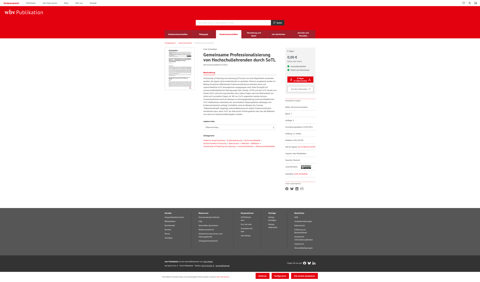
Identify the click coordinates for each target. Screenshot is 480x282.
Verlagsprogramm (11, 3)
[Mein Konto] (469, 3)
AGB (296, 217)
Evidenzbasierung (234, 140)
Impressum (299, 244)
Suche (279, 22)
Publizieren (31, 3)
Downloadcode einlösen (209, 217)
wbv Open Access (50, 3)
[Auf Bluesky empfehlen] (291, 189)
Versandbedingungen (303, 248)
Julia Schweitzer (301, 174)
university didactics (246, 146)
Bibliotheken (170, 221)
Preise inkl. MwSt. (294, 61)
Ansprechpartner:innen (174, 217)
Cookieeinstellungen (303, 221)
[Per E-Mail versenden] (301, 189)
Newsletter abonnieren (208, 225)
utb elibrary (245, 235)
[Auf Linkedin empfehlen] (296, 189)
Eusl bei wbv (246, 224)
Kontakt (93, 3)
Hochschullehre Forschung (214, 143)
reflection (245, 143)
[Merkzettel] (463, 3)
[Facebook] (304, 263)
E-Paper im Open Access (300, 79)
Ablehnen (262, 276)
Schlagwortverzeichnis (208, 241)
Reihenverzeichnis (206, 229)
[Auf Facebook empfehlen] (286, 189)
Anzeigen (168, 238)
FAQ (200, 221)
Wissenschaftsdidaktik (265, 146)
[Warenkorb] (475, 3)
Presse (167, 233)
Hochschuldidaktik (252, 140)
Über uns (79, 3)
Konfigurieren (280, 276)
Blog (66, 3)
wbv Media (208, 261)
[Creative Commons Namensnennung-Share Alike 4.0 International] (304, 166)
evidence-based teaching (214, 140)
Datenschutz (299, 225)
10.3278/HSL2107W (306, 147)
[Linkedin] (313, 263)
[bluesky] (309, 263)
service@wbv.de (223, 265)
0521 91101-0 (208, 265)
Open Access (233, 143)
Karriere (168, 229)
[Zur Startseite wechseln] (24, 11)
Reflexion (255, 143)
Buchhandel (170, 225)
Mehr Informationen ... (223, 277)
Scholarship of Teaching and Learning (219, 146)
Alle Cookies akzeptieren (304, 276)
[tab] (209, 72)
